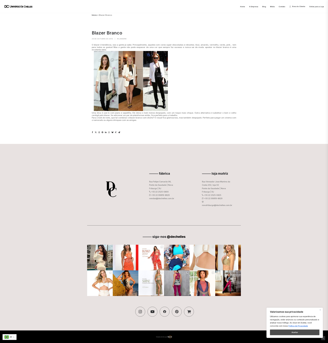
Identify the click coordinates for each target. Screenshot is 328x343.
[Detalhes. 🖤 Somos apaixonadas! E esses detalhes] (177, 283)
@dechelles (176, 237)
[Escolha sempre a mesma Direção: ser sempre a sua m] (228, 283)
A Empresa (253, 7)
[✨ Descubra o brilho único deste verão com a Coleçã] (228, 257)
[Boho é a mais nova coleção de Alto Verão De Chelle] (125, 257)
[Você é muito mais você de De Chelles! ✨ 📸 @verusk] (125, 283)
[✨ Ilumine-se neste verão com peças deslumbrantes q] (151, 283)
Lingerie (123, 39)
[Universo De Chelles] (19, 6)
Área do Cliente (298, 6)
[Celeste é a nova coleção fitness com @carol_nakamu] (177, 257)
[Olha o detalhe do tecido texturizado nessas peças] (202, 257)
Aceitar (295, 332)
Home (242, 7)
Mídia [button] (272, 7)
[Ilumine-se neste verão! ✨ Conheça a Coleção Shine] (100, 257)
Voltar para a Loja (316, 7)
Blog (264, 7)
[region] (294, 323)
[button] (92, 132)
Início (94, 15)
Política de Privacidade (298, 326)
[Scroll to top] (323, 338)
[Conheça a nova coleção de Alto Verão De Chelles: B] (151, 257)
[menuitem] (243, 6)
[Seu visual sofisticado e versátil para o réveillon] (100, 283)
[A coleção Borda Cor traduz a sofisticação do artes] (202, 283)
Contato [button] (282, 7)
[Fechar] (320, 309)
